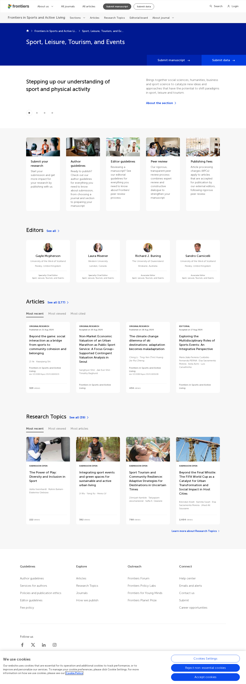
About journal (161, 17)
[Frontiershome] (19, 6)
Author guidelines (32, 578)
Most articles (79, 428)
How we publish (87, 600)
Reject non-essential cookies (205, 668)
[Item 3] (52, 113)
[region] (123, 667)
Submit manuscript (117, 6)
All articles (88, 6)
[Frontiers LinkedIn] (44, 645)
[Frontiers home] (27, 31)
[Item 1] (37, 113)
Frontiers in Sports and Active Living (55, 31)
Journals (82, 593)
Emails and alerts (190, 585)
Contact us (186, 593)
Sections (75, 17)
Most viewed (57, 313)
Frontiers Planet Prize (142, 600)
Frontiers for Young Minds (145, 593)
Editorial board (139, 17)
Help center (187, 578)
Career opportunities (193, 607)
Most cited (78, 313)
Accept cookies (205, 677)
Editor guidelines (31, 600)
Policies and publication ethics (40, 593)
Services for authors (33, 585)
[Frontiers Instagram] (54, 645)
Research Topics (114, 17)
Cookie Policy (74, 673)
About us (43, 6)
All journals (68, 6)
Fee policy (27, 607)
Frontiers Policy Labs (142, 585)
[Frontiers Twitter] (33, 645)
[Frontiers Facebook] (22, 645)
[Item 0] (29, 113)
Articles (94, 17)
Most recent (35, 313)
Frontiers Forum (138, 578)
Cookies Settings (205, 658)
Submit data (144, 6)
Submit (184, 600)
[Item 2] (45, 113)
